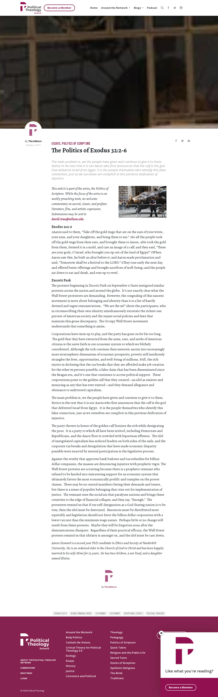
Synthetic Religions (122, 668)
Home (94, 8)
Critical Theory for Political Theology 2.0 (83, 649)
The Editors (35, 141)
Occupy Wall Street (133, 613)
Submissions (27, 667)
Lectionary (101, 613)
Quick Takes (118, 647)
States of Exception (122, 663)
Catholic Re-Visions (78, 642)
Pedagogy (116, 637)
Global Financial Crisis (81, 613)
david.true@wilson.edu (67, 219)
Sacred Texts (118, 658)
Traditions (117, 678)
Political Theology (155, 613)
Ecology (71, 655)
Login (23, 678)
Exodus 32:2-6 (60, 613)
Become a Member (59, 8)
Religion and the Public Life (127, 652)
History (70, 666)
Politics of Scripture (76, 144)
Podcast (152, 8)
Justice (70, 671)
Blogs (138, 8)
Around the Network (114, 8)
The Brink (116, 673)
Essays (56, 144)
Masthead (26, 673)
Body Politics (74, 637)
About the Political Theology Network (38, 661)
